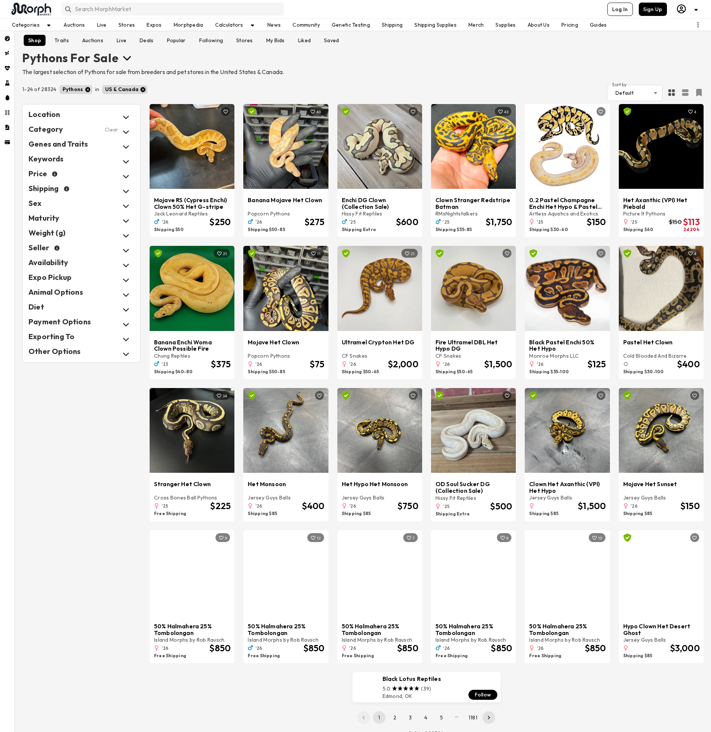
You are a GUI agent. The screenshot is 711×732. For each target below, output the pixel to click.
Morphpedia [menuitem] (188, 25)
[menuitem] (7, 38)
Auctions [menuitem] (74, 25)
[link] (427, 687)
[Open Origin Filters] (126, 295)
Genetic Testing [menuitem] (351, 25)
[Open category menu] (127, 57)
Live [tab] (121, 40)
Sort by (619, 84)
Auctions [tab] (92, 40)
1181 (472, 717)
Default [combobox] (624, 93)
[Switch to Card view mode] (685, 93)
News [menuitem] (274, 25)
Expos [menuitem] (154, 25)
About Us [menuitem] (539, 25)
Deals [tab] (146, 40)
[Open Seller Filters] (126, 250)
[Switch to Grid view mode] (671, 93)
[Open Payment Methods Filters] (126, 324)
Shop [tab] (34, 40)
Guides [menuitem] (598, 25)
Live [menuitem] (102, 25)
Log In (620, 9)
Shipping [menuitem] (392, 25)
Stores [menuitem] (126, 25)
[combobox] (172, 9)
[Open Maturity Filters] (126, 221)
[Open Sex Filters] (126, 206)
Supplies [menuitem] (505, 25)
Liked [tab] (304, 40)
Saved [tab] (331, 40)
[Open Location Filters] (126, 117)
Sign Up (652, 9)
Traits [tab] (61, 40)
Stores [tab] (244, 40)
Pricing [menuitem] (569, 25)
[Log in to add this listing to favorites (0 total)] (225, 111)
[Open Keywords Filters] (126, 161)
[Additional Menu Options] (698, 25)
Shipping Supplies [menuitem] (435, 25)
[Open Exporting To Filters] (126, 339)
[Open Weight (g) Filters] (126, 236)
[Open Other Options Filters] (126, 354)
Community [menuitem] (306, 25)
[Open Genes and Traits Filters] (126, 147)
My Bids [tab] (275, 40)
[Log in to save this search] (699, 92)
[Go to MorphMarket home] (30, 9)
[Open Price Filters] (126, 176)
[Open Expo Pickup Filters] (126, 280)
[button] (76, 89)
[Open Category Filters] (126, 132)
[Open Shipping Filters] (126, 191)
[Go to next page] (489, 717)
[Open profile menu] (688, 9)
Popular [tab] (176, 40)
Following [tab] (211, 40)
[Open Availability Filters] (126, 265)
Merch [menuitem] (476, 25)
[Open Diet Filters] (126, 310)
